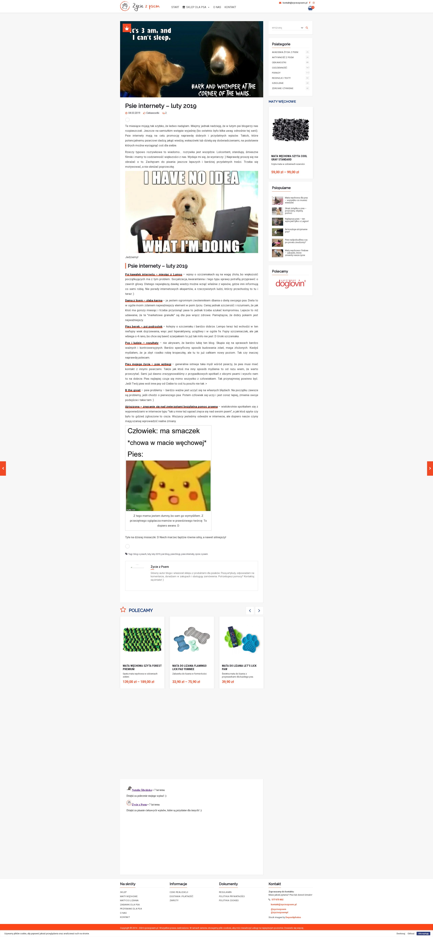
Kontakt (230, 7)
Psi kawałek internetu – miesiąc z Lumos (153, 274)
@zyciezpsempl (279, 912)
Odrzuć (411, 933)
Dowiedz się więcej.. (294, 928)
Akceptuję (423, 933)
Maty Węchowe (129, 896)
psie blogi (175, 554)
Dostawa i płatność (181, 896)
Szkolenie (290, 83)
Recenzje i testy (290, 78)
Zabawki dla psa (130, 904)
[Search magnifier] (306, 27)
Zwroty (174, 900)
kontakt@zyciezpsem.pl (294, 3)
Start (175, 7)
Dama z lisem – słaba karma (143, 300)
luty (149, 554)
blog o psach (139, 554)
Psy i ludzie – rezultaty (141, 343)
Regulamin (225, 892)
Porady (290, 73)
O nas (217, 7)
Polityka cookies (229, 900)
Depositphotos (293, 917)
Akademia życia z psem (290, 52)
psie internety (187, 554)
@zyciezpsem (278, 909)
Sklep (123, 892)
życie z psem (201, 554)
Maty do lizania (129, 900)
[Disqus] (192, 734)
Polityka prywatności (232, 896)
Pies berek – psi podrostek (143, 326)
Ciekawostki (152, 113)
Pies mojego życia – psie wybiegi (148, 364)
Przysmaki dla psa (131, 908)
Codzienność (290, 67)
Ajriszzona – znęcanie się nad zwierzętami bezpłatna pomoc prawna (171, 406)
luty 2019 (156, 554)
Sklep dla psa (196, 7)
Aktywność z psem (290, 57)
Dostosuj (401, 933)
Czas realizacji (179, 892)
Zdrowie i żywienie (290, 88)
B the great (133, 390)
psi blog (165, 554)
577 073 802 (277, 899)
